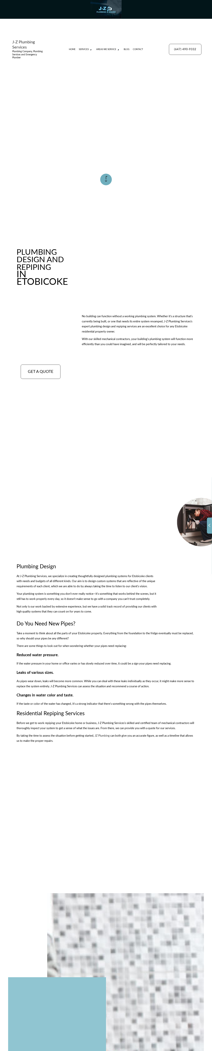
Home (72, 49)
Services (84, 49)
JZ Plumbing (102, 735)
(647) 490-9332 (185, 49)
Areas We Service (106, 49)
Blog (127, 49)
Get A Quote (40, 372)
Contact (138, 49)
